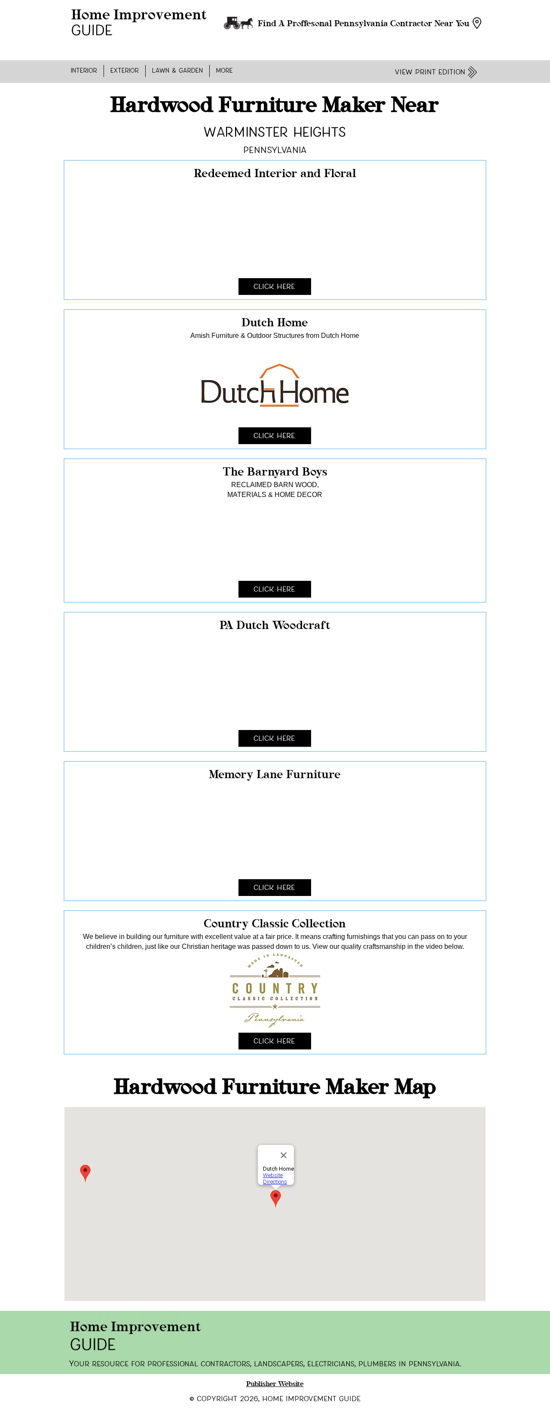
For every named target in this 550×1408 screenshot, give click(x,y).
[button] (84, 71)
